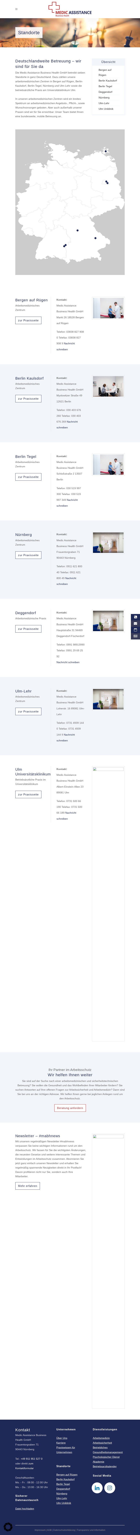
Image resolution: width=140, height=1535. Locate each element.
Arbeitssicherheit (102, 1442)
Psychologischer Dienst (106, 1456)
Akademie (98, 1461)
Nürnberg (104, 97)
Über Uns (61, 1438)
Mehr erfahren (27, 1185)
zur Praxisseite (28, 320)
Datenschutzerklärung (64, 1530)
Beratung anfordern (70, 1108)
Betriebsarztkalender (105, 1466)
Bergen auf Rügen (66, 1474)
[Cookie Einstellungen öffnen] (8, 1530)
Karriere (61, 1442)
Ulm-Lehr (104, 103)
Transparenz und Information (91, 1530)
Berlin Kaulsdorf (108, 80)
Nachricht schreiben (68, 662)
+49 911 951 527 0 (31, 1458)
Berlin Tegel (105, 86)
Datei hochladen (24, 1508)
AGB (49, 1530)
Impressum (40, 1530)
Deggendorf (105, 91)
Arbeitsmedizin (101, 1438)
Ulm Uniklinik (106, 108)
